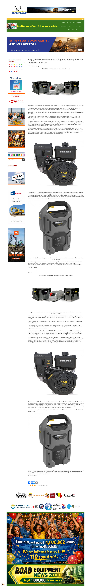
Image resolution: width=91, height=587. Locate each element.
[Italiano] (22, 64)
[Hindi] (14, 69)
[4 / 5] (34, 485)
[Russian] (17, 66)
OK (23, 159)
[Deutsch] (9, 66)
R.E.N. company (77, 22)
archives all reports (71, 29)
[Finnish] (17, 69)
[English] (12, 64)
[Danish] (22, 69)
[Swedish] (19, 66)
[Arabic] (19, 64)
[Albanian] (17, 71)
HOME (63, 22)
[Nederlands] (12, 66)
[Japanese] (17, 64)
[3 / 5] (32, 485)
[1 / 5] (29, 485)
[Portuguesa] (14, 66)
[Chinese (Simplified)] (14, 71)
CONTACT (69, 22)
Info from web (73, 26)
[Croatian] (12, 71)
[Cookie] (2, 584)
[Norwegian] (12, 69)
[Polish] (9, 69)
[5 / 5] (36, 485)
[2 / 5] (30, 485)
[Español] (14, 64)
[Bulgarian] (19, 69)
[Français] (9, 64)
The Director (63, 26)
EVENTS (80, 26)
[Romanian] (22, 66)
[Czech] (9, 71)
